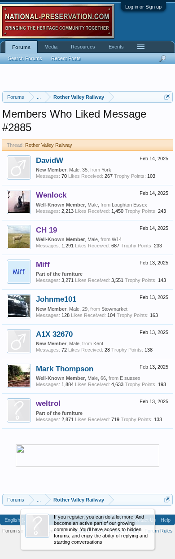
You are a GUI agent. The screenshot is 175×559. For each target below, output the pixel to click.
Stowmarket (114, 309)
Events (116, 46)
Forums (21, 47)
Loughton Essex (129, 204)
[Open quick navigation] (167, 97)
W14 (117, 239)
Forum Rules (158, 530)
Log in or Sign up (143, 6)
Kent (98, 343)
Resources (83, 46)
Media (50, 46)
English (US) (18, 520)
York (106, 169)
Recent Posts (66, 58)
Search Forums (25, 58)
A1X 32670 (54, 334)
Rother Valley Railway (48, 145)
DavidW (49, 160)
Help (166, 520)
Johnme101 (56, 299)
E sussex (130, 378)
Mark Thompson (64, 368)
